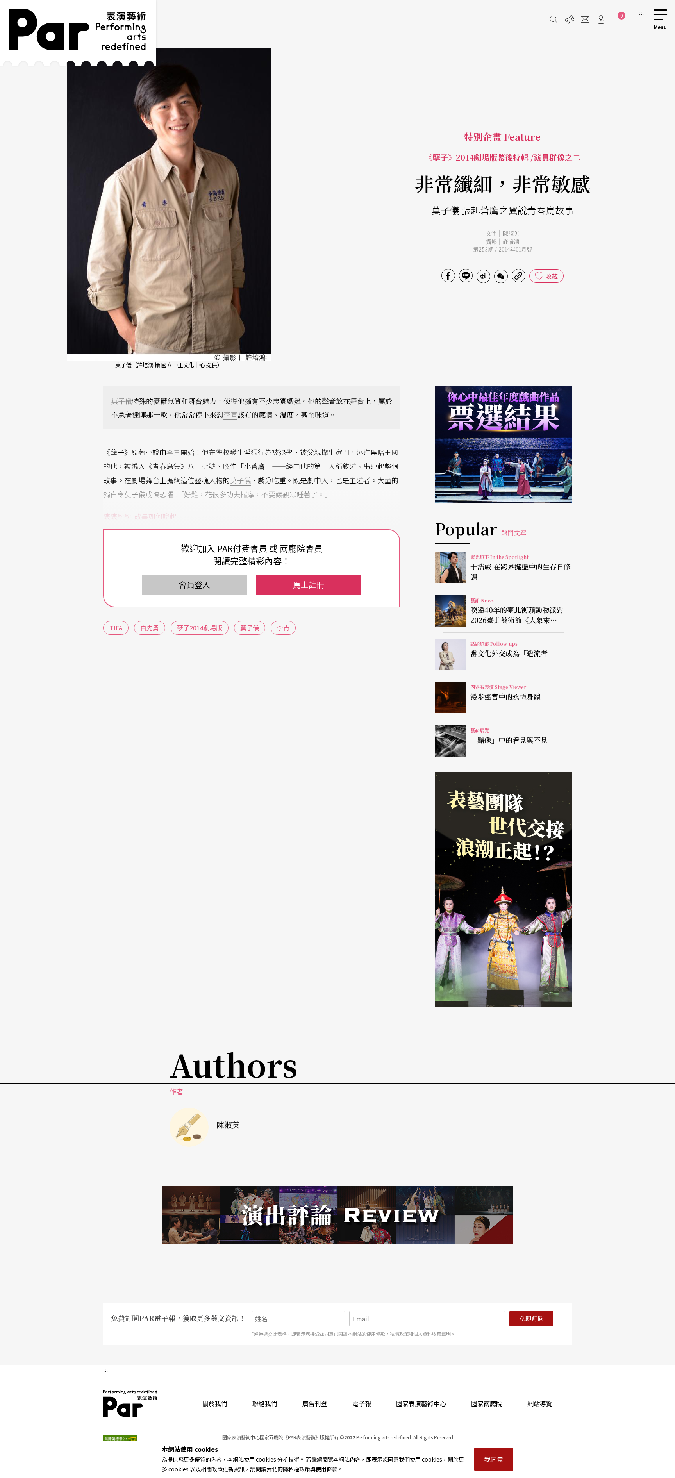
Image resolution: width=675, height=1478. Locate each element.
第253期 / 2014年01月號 (502, 249)
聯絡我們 (264, 1403)
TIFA (115, 627)
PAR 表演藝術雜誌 (130, 1403)
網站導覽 (539, 1403)
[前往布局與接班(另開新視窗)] (503, 889)
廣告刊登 (314, 1403)
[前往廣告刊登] (569, 19)
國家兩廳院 (486, 1403)
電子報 (361, 1403)
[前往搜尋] (554, 19)
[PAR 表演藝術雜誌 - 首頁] (78, 33)
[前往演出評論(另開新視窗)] (337, 1215)
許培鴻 (511, 241)
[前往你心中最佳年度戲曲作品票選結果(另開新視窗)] (503, 444)
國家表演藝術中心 (421, 1403)
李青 (230, 414)
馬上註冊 (308, 584)
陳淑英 (511, 233)
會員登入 (194, 584)
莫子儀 (121, 401)
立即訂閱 (531, 1318)
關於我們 (214, 1403)
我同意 (493, 1459)
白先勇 (149, 627)
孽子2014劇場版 (199, 627)
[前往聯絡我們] (585, 19)
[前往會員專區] (601, 19)
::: (641, 12)
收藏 (551, 276)
